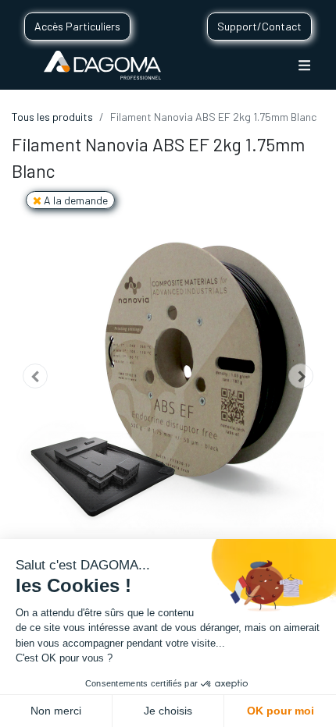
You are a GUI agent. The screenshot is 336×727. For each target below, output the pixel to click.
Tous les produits (52, 116)
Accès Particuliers (77, 26)
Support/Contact (259, 26)
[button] (35, 376)
